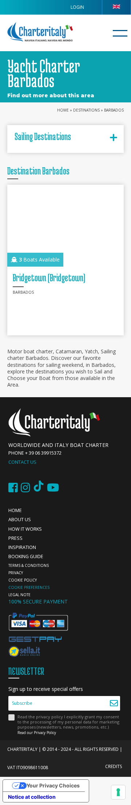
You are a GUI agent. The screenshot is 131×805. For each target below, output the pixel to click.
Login (77, 7)
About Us (19, 519)
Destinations (86, 110)
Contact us (22, 462)
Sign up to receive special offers (45, 689)
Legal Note (19, 594)
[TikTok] (38, 488)
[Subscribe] (113, 703)
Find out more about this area (50, 95)
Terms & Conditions (28, 565)
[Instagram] (25, 488)
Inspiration (22, 547)
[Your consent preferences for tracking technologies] (118, 792)
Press (15, 538)
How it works (25, 529)
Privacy (15, 572)
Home (63, 110)
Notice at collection (32, 797)
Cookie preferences (28, 587)
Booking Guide (25, 556)
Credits (113, 766)
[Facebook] (13, 488)
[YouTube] (53, 488)
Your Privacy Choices (53, 785)
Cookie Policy (22, 580)
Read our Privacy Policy (36, 732)
